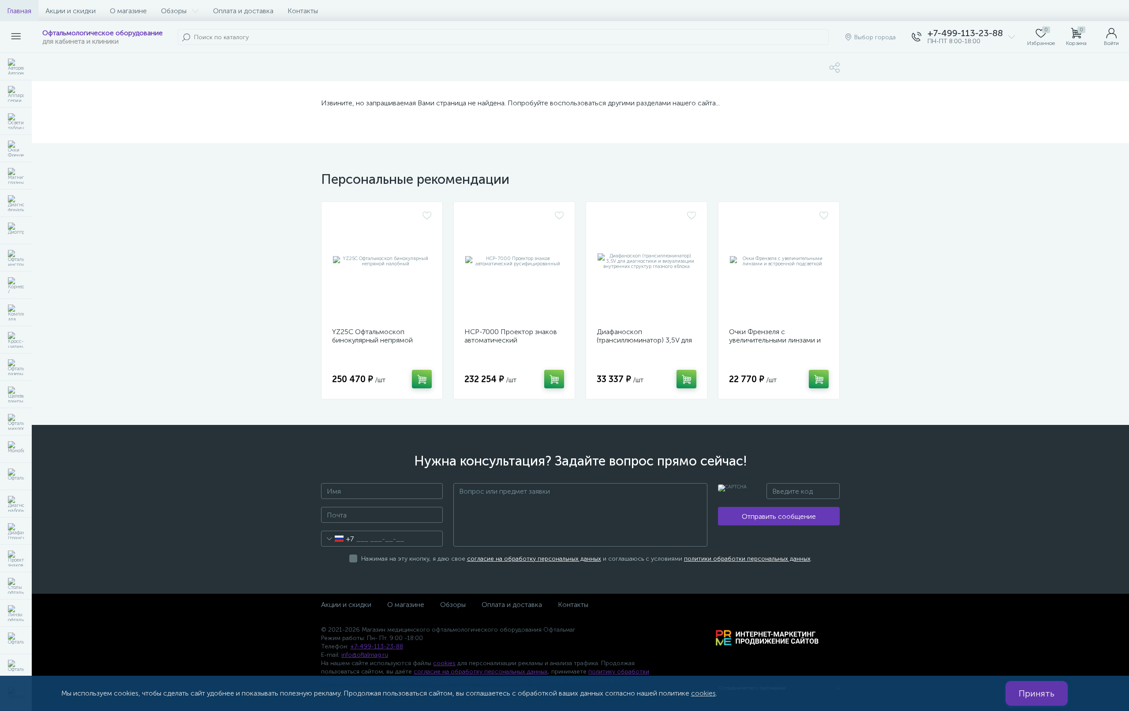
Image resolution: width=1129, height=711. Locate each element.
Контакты (303, 11)
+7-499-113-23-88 (376, 646)
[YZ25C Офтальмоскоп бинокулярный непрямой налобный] (382, 261)
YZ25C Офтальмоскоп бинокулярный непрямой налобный (372, 340)
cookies (444, 663)
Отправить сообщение (779, 516)
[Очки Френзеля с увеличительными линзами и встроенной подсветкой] (779, 261)
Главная (19, 11)
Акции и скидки (70, 11)
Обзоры (174, 11)
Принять (1036, 693)
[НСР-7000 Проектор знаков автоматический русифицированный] (514, 261)
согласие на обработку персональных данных (534, 558)
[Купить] (422, 379)
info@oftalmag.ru (364, 655)
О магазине (128, 11)
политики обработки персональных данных (747, 558)
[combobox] (338, 538)
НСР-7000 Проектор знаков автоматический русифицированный (510, 340)
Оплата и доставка (243, 11)
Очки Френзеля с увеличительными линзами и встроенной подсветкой (775, 340)
